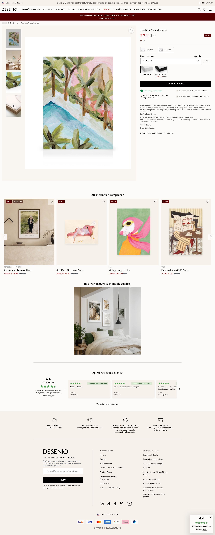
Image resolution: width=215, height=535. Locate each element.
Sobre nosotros (106, 451)
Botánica (14, 23)
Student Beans (106, 472)
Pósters (60, 9)
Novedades (48, 9)
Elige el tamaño (147, 56)
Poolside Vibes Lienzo (30, 23)
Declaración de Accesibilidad (112, 468)
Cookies (146, 468)
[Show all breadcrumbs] (4, 23)
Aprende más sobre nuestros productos (157, 133)
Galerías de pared (122, 9)
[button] (206, 61)
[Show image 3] (13, 82)
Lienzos (71, 9)
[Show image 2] (13, 60)
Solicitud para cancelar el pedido (154, 495)
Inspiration (139, 9)
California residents (151, 479)
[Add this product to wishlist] (131, 30)
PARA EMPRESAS (155, 9)
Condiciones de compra (153, 463)
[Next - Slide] (213, 71)
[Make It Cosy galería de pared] (107, 321)
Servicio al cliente (150, 455)
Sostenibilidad (106, 463)
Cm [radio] (195, 56)
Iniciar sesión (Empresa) (110, 488)
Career (103, 459)
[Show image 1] (13, 38)
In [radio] (200, 56)
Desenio (114, 528)
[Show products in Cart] (210, 9)
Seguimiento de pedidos (153, 459)
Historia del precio (148, 128)
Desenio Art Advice (151, 451)
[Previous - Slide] (138, 71)
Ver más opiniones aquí (107, 404)
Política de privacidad (68, 486)
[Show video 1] (13, 106)
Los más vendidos (31, 9)
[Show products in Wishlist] (205, 9)
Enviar (62, 480)
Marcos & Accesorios (89, 9)
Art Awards (104, 483)
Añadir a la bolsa (175, 84)
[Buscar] (199, 9)
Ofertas (107, 9)
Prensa (103, 455)
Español (16, 3)
